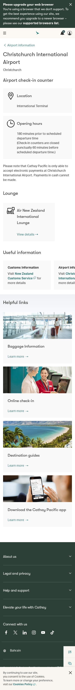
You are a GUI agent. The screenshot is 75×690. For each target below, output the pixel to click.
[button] (18, 356)
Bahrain (15, 650)
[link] (27, 234)
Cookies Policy (22, 684)
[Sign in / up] (69, 33)
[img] (70, 4)
